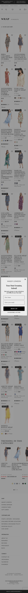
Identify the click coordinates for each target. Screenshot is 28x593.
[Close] (25, 279)
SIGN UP (14, 309)
